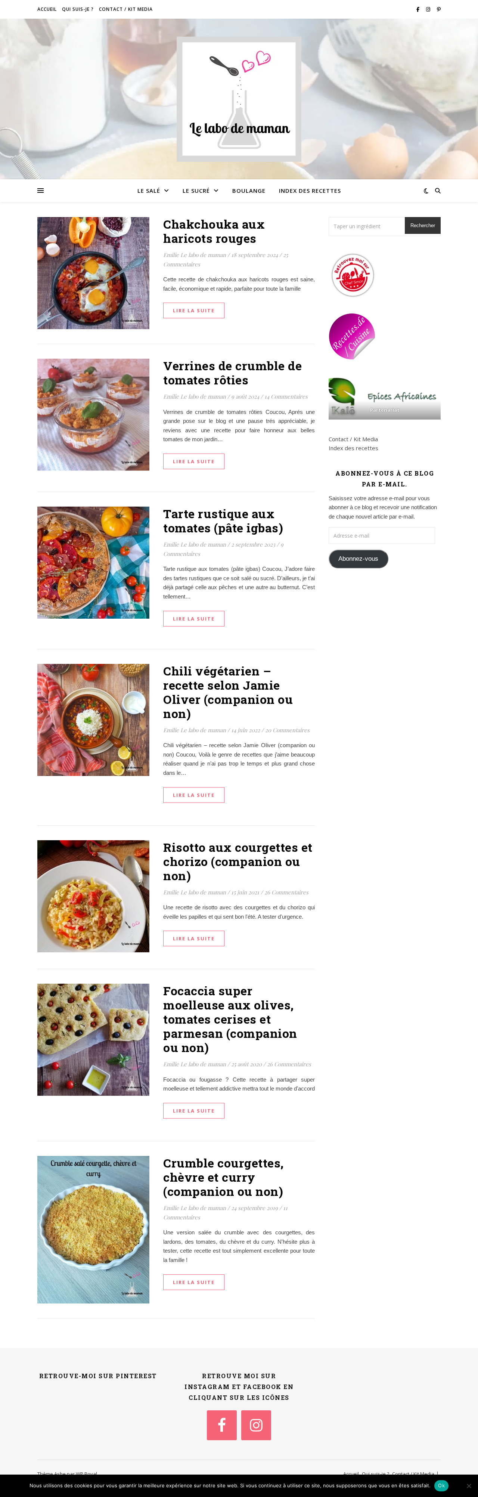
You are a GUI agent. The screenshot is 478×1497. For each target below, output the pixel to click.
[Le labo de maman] (239, 99)
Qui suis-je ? (78, 9)
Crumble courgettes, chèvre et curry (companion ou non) (223, 1177)
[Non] (468, 1486)
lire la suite (194, 310)
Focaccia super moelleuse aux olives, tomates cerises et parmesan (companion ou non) (230, 1019)
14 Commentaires (286, 396)
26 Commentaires (286, 892)
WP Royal (86, 1473)
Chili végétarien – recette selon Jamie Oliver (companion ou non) (228, 692)
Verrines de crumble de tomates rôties (232, 373)
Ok (441, 1485)
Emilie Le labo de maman (194, 255)
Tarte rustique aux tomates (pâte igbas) (223, 520)
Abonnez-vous (358, 558)
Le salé (148, 190)
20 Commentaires (287, 730)
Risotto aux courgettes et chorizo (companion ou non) (238, 861)
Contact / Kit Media (126, 9)
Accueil (47, 9)
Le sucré (196, 190)
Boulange (249, 190)
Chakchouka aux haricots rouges (214, 231)
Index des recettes (310, 190)
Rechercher (422, 225)
